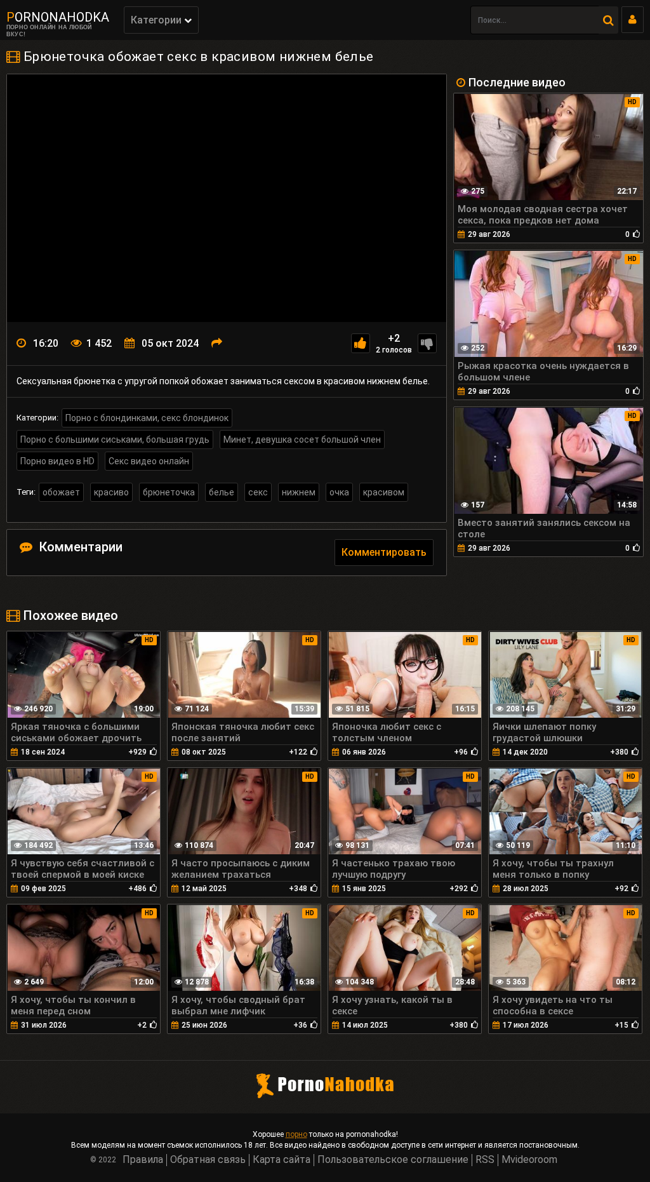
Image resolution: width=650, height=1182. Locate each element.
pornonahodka (57, 17)
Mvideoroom (529, 1159)
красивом (383, 492)
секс (258, 492)
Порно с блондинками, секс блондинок (147, 418)
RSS (484, 1159)
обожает (61, 492)
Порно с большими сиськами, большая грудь (114, 439)
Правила (143, 1159)
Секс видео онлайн (149, 461)
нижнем (298, 492)
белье (221, 492)
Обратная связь (208, 1159)
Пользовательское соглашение (392, 1159)
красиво (111, 492)
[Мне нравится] (360, 343)
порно (296, 1134)
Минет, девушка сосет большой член (302, 439)
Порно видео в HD (57, 461)
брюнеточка (169, 492)
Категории (157, 20)
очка (339, 492)
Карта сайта (281, 1159)
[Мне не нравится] (427, 343)
